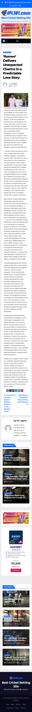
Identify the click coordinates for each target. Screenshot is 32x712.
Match (12, 704)
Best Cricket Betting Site (16, 17)
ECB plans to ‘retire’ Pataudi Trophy (14, 619)
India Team (7, 597)
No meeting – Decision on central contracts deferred (15, 640)
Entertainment (7, 52)
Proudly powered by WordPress (11, 698)
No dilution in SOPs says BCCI (13, 600)
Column (17, 708)
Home (7, 704)
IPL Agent (14, 84)
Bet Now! (23, 708)
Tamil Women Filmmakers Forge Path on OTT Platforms (22, 398)
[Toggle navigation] (17, 40)
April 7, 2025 (10, 604)
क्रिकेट (24, 704)
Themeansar (16, 700)
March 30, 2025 (11, 643)
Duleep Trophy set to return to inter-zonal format (15, 659)
